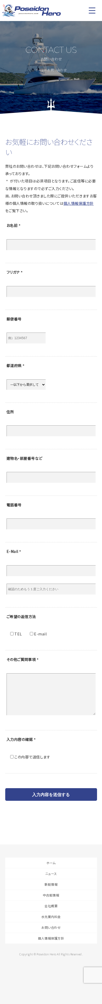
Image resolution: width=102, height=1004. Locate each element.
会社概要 (51, 906)
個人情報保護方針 (79, 203)
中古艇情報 (51, 895)
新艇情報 (51, 884)
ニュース (51, 873)
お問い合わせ (51, 927)
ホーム (40, 70)
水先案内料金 (51, 916)
